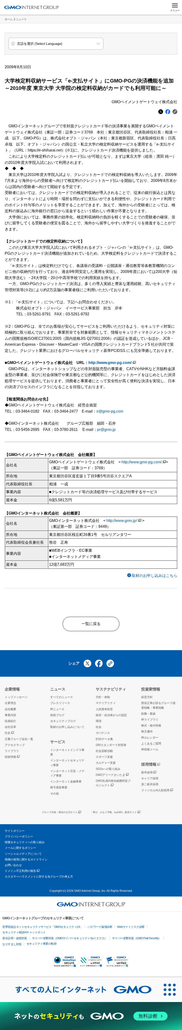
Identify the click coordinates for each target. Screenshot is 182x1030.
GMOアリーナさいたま (110, 775)
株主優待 (147, 731)
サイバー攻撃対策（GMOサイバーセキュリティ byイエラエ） (69, 938)
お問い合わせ (13, 865)
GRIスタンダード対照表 (111, 745)
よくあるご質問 (151, 743)
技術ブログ (57, 715)
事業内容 (10, 715)
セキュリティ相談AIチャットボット (24, 932)
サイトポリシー (15, 830)
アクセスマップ (15, 745)
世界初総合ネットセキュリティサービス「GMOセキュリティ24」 (42, 927)
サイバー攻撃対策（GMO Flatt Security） (136, 938)
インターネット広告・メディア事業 (67, 773)
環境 (98, 721)
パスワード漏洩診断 (100, 927)
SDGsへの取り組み (108, 769)
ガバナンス (103, 733)
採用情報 (148, 764)
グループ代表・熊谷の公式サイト (59, 812)
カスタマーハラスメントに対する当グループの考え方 (39, 876)
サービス (57, 742)
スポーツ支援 (104, 757)
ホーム (9, 19)
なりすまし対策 (12, 944)
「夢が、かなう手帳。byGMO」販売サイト (114, 812)
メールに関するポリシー (20, 848)
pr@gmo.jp (106, 430)
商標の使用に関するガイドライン (26, 859)
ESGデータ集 (104, 739)
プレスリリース (60, 703)
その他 (54, 793)
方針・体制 (103, 697)
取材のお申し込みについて (67, 727)
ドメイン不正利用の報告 (20, 871)
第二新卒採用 (149, 784)
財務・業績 (148, 713)
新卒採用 (147, 772)
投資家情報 (150, 689)
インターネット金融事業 (66, 781)
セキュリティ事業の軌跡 (42, 943)
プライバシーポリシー (19, 836)
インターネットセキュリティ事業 (67, 763)
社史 (7, 733)
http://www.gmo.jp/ (121, 521)
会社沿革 (10, 727)
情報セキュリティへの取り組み (25, 842)
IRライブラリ (149, 719)
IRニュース (57, 709)
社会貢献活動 (104, 751)
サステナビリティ (111, 689)
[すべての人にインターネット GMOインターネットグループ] (78, 989)
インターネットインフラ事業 (67, 752)
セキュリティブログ (63, 721)
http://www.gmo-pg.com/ (110, 363)
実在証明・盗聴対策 (14, 938)
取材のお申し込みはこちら (154, 576)
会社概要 (10, 709)
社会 (98, 727)
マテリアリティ (106, 703)
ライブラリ (12, 751)
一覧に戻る (91, 624)
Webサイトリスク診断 (131, 927)
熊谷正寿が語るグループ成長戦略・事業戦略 (158, 705)
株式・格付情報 (151, 725)
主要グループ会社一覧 (19, 739)
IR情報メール (149, 749)
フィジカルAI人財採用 (155, 790)
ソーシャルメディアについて (23, 853)
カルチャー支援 (106, 762)
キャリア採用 (149, 778)
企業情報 (12, 689)
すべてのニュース (61, 697)
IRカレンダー (149, 737)
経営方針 (147, 697)
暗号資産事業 (58, 787)
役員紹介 (10, 721)
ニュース (21, 19)
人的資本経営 (104, 709)
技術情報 (10, 757)
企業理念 (10, 703)
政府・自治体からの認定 (111, 715)
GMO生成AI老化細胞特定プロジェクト (113, 783)
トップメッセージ (16, 697)
